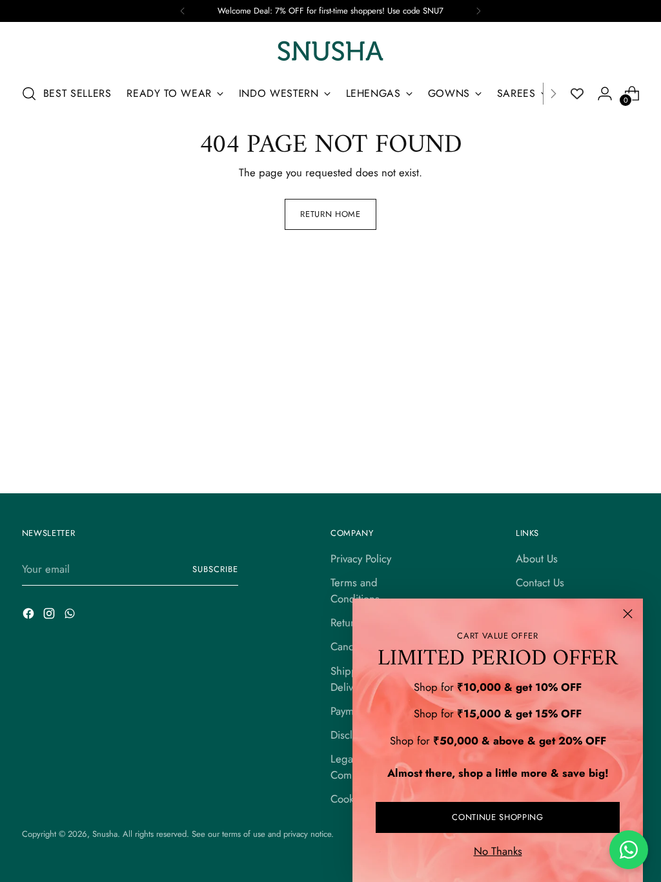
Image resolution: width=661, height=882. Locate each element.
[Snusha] (330, 51)
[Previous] (182, 11)
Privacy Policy (360, 558)
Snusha (104, 834)
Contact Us (540, 582)
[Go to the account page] (605, 94)
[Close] (628, 614)
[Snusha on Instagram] (50, 615)
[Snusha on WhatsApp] (71, 615)
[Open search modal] (29, 94)
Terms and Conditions (355, 590)
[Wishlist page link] (577, 93)
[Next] (478, 11)
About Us (537, 558)
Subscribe (215, 569)
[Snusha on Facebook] (29, 615)
